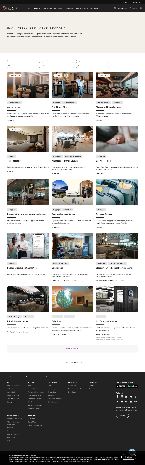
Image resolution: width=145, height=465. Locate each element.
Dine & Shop (52, 382)
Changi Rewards (13, 415)
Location (9, 61)
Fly (8, 382)
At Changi (31, 382)
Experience (72, 382)
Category (79, 61)
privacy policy (86, 461)
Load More (72, 349)
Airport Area (45, 61)
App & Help (32, 415)
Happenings (93, 382)
